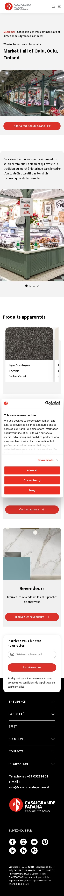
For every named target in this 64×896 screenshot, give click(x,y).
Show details (45, 460)
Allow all (32, 470)
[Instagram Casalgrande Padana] (23, 842)
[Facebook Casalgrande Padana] (12, 842)
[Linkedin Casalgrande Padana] (12, 850)
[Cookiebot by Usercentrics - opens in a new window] (45, 403)
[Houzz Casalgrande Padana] (23, 850)
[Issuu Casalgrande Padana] (34, 850)
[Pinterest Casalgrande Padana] (45, 842)
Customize (30, 480)
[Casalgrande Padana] (18, 6)
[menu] (59, 6)
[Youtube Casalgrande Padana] (34, 842)
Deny (32, 490)
